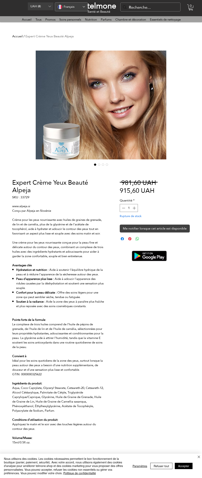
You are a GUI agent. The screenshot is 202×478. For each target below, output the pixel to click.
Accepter (183, 466)
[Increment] (134, 208)
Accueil (17, 36)
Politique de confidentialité (79, 473)
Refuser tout (161, 466)
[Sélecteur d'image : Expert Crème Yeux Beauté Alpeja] (95, 165)
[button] (40, 6)
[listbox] (40, 6)
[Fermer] (198, 457)
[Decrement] (123, 208)
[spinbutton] (129, 208)
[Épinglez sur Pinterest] (129, 238)
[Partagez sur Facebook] (122, 238)
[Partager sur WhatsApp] (137, 238)
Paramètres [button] (140, 466)
